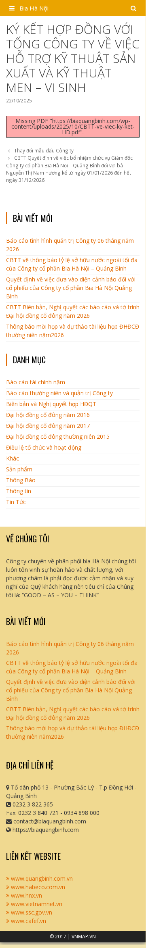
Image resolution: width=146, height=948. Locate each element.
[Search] (134, 8)
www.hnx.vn (25, 895)
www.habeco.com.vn (37, 887)
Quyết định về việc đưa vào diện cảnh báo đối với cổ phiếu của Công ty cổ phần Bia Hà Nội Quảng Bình (70, 287)
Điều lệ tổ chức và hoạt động (43, 447)
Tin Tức (16, 502)
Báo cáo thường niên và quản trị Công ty (59, 393)
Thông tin (18, 491)
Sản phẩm (19, 469)
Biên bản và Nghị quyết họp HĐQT (51, 404)
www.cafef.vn (27, 921)
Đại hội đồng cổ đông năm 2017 (48, 425)
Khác (12, 458)
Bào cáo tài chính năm (35, 382)
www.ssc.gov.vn (30, 912)
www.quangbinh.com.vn (41, 878)
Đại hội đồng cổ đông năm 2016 (48, 415)
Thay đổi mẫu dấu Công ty (44, 150)
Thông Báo (21, 480)
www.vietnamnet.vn (35, 904)
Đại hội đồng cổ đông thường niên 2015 (58, 436)
